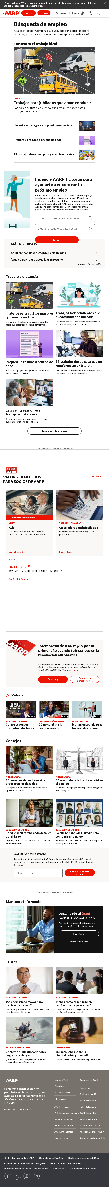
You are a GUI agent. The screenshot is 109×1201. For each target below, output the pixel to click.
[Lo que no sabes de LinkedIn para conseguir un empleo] (79, 813)
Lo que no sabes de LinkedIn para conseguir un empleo (77, 834)
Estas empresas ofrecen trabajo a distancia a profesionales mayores (24, 414)
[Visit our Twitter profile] (17, 1176)
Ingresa (75, 13)
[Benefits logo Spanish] (12, 472)
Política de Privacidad (79, 941)
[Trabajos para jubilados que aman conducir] (54, 70)
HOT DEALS (17, 567)
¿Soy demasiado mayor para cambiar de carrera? (24, 1003)
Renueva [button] (44, 13)
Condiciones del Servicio (51, 1158)
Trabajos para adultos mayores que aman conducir (29, 315)
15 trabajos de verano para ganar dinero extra (44, 154)
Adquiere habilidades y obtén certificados (38, 253)
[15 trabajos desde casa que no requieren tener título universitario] (79, 343)
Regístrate (61, 13)
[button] (105, 13)
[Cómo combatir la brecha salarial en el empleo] (79, 760)
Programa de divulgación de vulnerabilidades (26, 1168)
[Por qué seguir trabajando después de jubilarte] (29, 813)
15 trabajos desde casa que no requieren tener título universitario (79, 365)
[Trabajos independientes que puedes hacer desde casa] (79, 295)
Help (90, 13)
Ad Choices (58, 1168)
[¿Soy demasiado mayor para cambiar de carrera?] (29, 980)
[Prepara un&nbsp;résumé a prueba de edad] (87, 140)
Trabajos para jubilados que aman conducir (52, 102)
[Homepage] (11, 13)
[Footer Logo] (22, 1080)
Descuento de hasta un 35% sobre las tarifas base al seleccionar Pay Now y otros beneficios (27, 533)
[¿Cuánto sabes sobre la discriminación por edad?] (79, 1030)
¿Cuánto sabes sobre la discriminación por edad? (72, 1053)
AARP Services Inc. (89, 1100)
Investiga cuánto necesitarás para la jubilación (76, 533)
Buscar (57, 240)
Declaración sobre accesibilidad (83, 1158)
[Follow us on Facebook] (7, 1176)
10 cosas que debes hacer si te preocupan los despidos (25, 781)
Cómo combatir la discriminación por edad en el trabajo (51, 728)
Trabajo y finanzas (70, 523)
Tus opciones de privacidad (83, 1168)
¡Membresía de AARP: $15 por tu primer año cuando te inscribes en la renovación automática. (68, 650)
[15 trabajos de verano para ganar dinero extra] (87, 155)
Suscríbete (79, 934)
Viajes (12, 523)
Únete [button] (29, 13)
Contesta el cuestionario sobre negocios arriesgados (26, 1053)
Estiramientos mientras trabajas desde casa (87, 726)
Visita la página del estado (80, 872)
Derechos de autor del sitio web (65, 1163)
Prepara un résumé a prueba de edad (38, 139)
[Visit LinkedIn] (36, 1176)
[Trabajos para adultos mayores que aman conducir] (29, 295)
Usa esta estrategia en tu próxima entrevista (43, 125)
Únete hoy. (78, 670)
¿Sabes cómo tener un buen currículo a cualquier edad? (74, 1003)
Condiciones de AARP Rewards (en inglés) (24, 1163)
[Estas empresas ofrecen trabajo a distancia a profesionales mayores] (29, 392)
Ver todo (96, 475)
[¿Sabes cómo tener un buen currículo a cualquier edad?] (79, 980)
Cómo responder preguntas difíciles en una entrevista (20, 728)
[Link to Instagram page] (26, 1176)
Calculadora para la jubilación (78, 527)
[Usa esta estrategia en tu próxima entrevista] (87, 126)
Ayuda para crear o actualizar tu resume (37, 259)
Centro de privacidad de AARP (19, 1158)
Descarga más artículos (54, 431)
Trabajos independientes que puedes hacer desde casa (78, 315)
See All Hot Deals (18, 579)
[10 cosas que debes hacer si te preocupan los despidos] (29, 760)
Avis (11, 527)
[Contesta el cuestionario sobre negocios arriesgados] (29, 1030)
